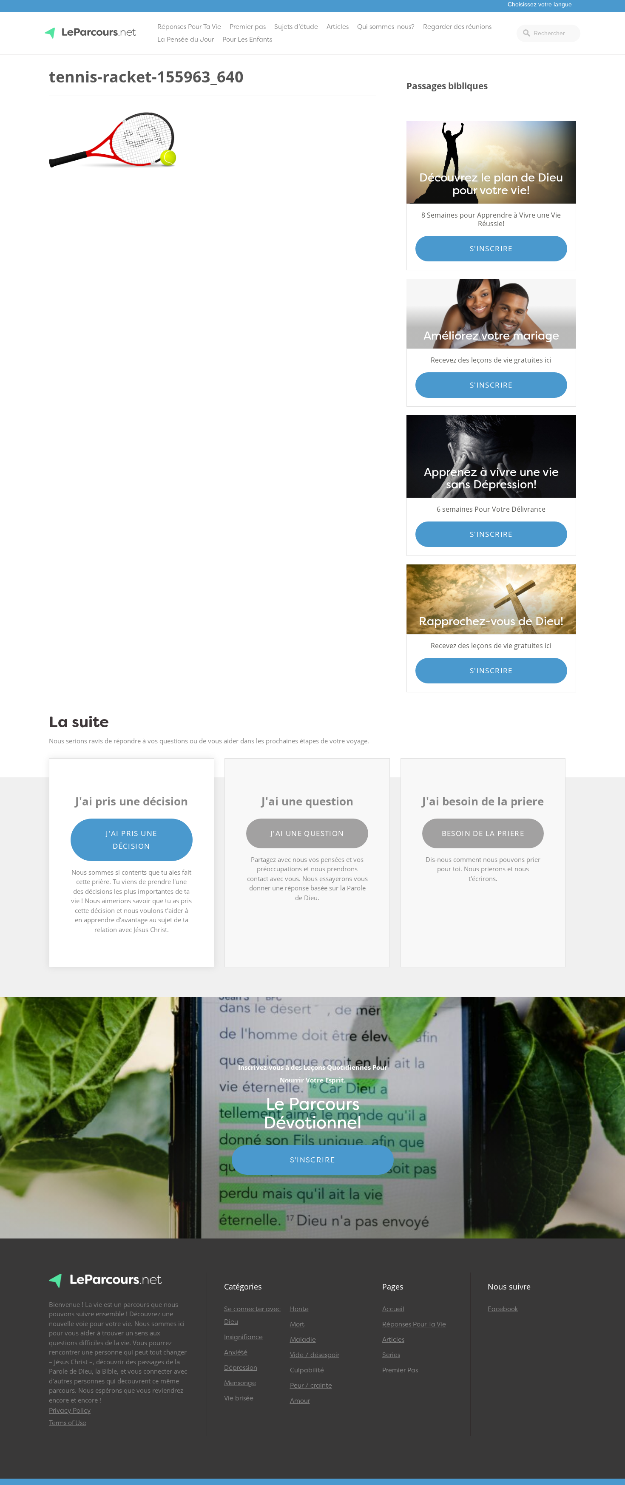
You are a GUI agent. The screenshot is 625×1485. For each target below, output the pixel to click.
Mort (297, 1324)
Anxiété (235, 1352)
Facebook (503, 1309)
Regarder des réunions (457, 27)
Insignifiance (243, 1337)
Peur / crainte (311, 1385)
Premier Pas (400, 1370)
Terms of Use (67, 1423)
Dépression (240, 1367)
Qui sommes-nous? (386, 27)
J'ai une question (307, 833)
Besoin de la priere (483, 833)
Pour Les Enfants (247, 39)
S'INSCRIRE (312, 1160)
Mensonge (240, 1383)
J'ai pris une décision (131, 839)
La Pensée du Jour (185, 39)
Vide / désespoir (314, 1355)
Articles (338, 27)
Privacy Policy (70, 1410)
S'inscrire (491, 248)
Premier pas (248, 27)
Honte (299, 1309)
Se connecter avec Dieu (252, 1315)
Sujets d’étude (296, 27)
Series (391, 1355)
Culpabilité (307, 1370)
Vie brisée (238, 1398)
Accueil (393, 1309)
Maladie (303, 1339)
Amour (300, 1401)
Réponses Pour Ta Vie (189, 27)
